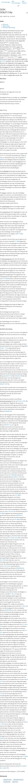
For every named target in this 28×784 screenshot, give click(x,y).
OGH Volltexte (24, 2)
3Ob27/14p (15, 782)
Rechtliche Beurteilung (9, 27)
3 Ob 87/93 (11, 511)
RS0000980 (19, 568)
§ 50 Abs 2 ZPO (21, 401)
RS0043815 (18, 376)
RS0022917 (19, 515)
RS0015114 (8, 425)
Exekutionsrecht (7, 779)
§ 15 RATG (25, 756)
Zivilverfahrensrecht (18, 779)
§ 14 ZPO (22, 606)
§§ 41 (21, 766)
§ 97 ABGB (20, 234)
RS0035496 (8, 610)
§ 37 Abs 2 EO (13, 594)
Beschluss (5, 24)
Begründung (6, 26)
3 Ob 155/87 (7, 566)
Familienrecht (7, 782)
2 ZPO (7, 768)
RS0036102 (8, 411)
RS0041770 (8, 376)
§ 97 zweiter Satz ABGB (14, 538)
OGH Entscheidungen (16, 2)
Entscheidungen (5, 2)
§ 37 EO (2, 61)
